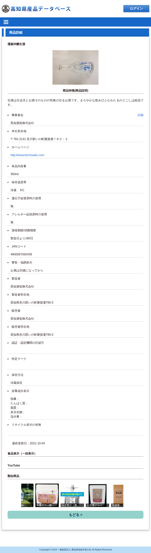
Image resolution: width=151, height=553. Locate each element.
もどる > (75, 515)
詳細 (140, 115)
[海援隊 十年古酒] (122, 495)
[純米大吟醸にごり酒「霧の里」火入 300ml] (22, 495)
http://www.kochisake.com (27, 155)
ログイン (136, 8)
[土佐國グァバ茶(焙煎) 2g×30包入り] (97, 495)
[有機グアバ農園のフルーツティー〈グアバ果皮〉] (47, 495)
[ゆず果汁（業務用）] (72, 495)
